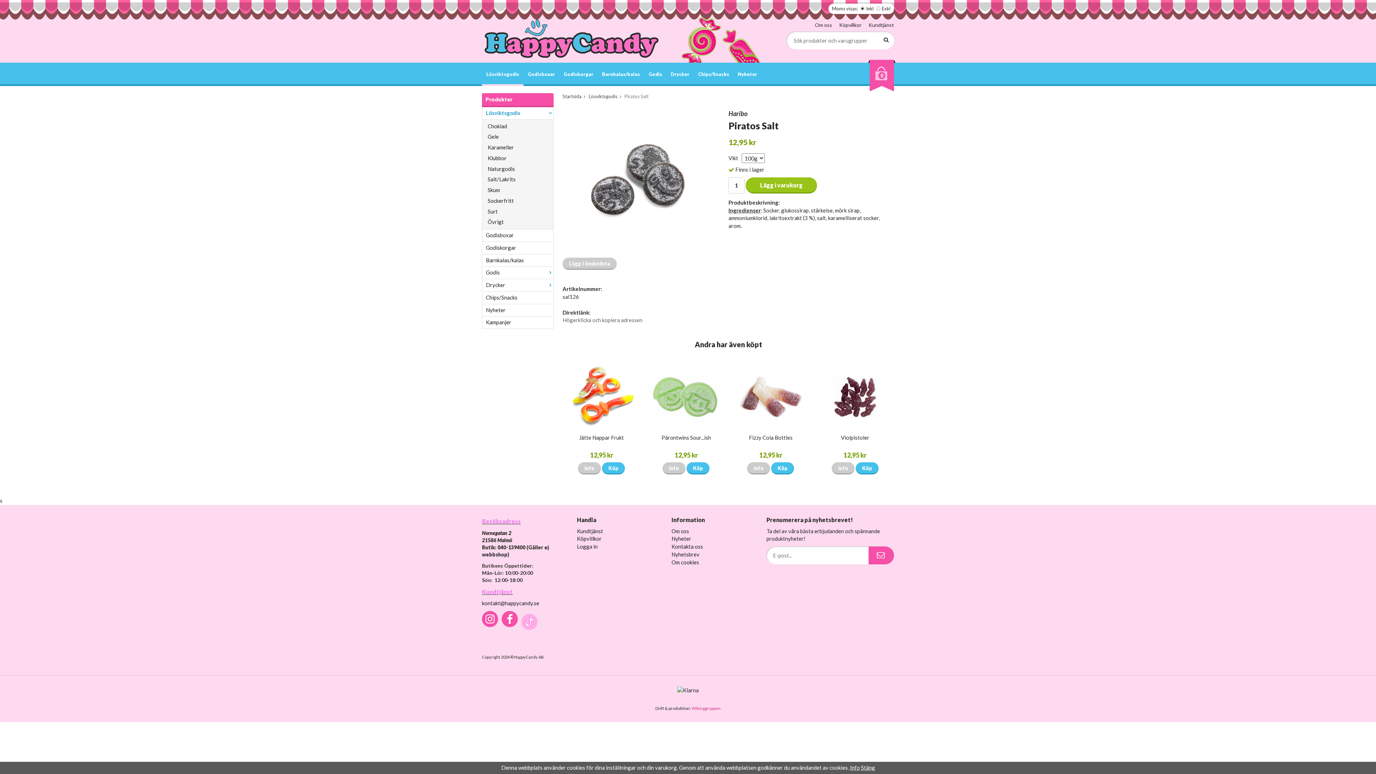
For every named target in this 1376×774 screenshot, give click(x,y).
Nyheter (747, 74)
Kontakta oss (687, 546)
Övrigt (496, 222)
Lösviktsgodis (502, 74)
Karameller (501, 147)
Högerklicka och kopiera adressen (602, 320)
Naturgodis (501, 169)
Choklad (497, 126)
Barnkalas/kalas (621, 74)
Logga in (587, 546)
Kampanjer (498, 322)
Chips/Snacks (713, 74)
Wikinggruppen (706, 708)
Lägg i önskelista (589, 264)
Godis (655, 74)
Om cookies (685, 562)
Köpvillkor (850, 25)
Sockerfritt (501, 200)
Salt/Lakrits (502, 179)
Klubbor (497, 158)
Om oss (823, 25)
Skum (494, 190)
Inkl (870, 8)
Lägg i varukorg (781, 185)
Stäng (868, 767)
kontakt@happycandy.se (510, 603)
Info (589, 468)
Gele (493, 136)
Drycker (680, 74)
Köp (613, 468)
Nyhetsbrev (685, 554)
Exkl (886, 8)
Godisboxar (541, 74)
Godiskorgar (578, 74)
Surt (493, 211)
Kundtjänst (881, 25)
